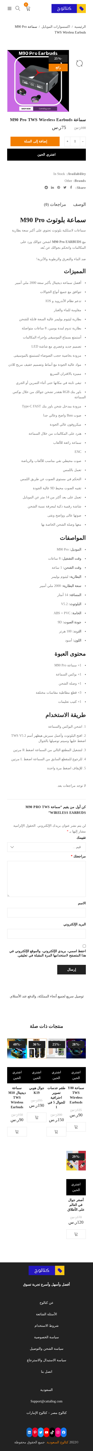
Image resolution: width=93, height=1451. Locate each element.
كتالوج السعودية (57, 1442)
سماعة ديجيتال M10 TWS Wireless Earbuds (17, 1097)
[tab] (79, 204)
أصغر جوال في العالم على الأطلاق (75, 1204)
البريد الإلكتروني (74, 924)
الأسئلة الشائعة (46, 1314)
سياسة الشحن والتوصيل (46, 1348)
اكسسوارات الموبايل (55, 26)
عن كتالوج (46, 1303)
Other (68, 181)
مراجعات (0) (55, 204)
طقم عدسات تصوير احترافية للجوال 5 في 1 (56, 1097)
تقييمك (81, 837)
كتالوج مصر (59, 1413)
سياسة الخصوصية (46, 1337)
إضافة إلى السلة (35, 141)
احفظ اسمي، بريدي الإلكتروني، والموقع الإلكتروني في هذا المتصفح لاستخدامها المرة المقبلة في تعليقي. (47, 953)
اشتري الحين (46, 154)
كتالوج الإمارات (36, 1413)
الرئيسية (80, 26)
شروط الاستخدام (47, 1325)
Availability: (76, 174)
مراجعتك (78, 856)
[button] (76, 1126)
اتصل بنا (46, 1371)
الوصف (79, 204)
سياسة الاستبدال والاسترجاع (46, 1360)
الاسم (82, 903)
